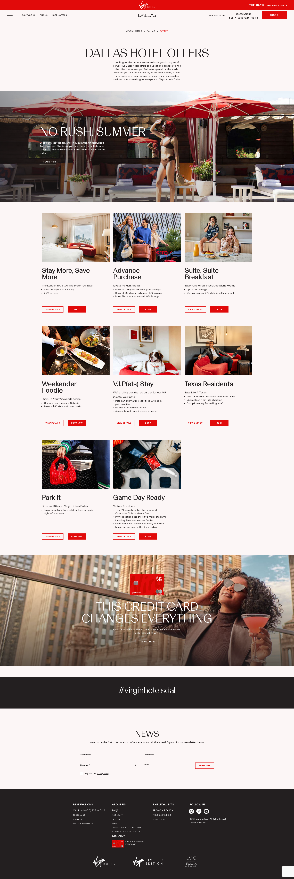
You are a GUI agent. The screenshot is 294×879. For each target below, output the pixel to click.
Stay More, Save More (66, 273)
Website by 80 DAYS (198, 822)
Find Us (44, 15)
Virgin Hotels (134, 31)
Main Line (77, 819)
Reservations (243, 16)
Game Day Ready (139, 497)
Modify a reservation (83, 823)
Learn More (271, 5)
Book (274, 15)
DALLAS (147, 15)
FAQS (115, 810)
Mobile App (117, 815)
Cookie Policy (159, 819)
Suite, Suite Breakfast (202, 273)
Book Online (79, 815)
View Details (52, 309)
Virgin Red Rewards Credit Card (134, 843)
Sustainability (118, 836)
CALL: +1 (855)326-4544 (89, 810)
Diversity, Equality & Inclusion (126, 828)
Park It (51, 497)
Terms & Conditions (162, 815)
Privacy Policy (103, 773)
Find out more (147, 642)
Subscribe (204, 765)
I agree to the (97, 773)
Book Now (77, 423)
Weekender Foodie (59, 387)
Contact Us (29, 15)
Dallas (151, 31)
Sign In (283, 5)
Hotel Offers (59, 15)
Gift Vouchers (216, 15)
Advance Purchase (127, 273)
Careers (116, 819)
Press (114, 823)
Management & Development (126, 832)
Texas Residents (209, 384)
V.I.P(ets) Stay (133, 384)
